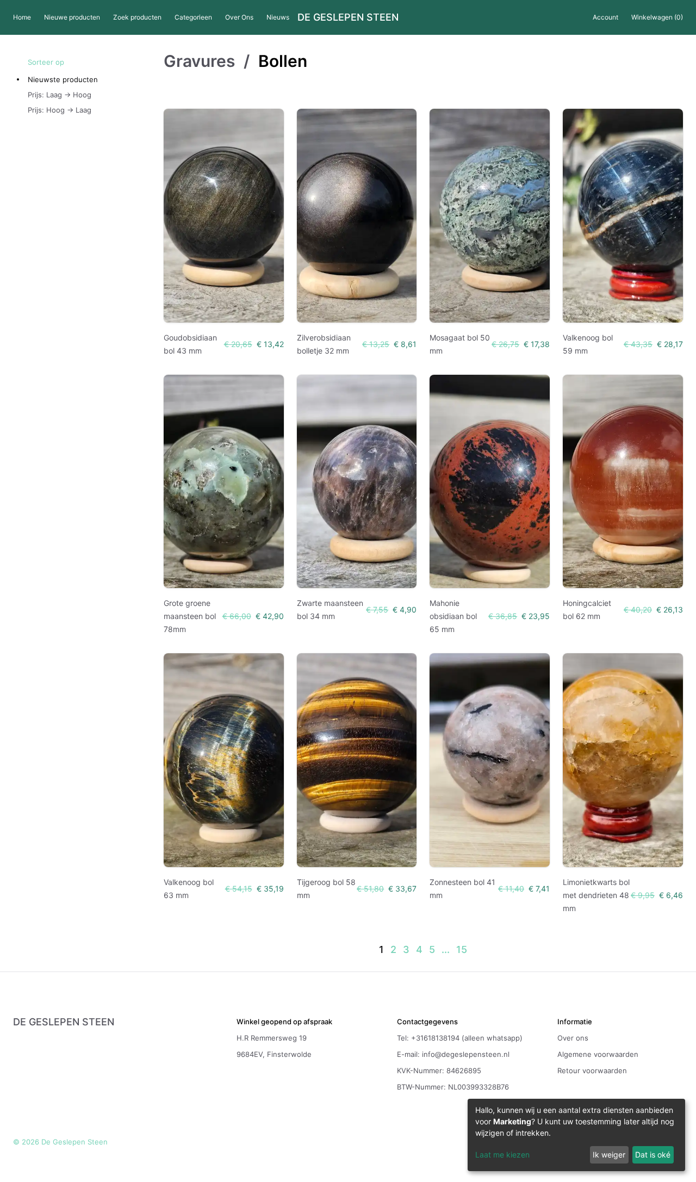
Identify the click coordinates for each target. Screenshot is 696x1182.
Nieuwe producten (72, 17)
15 (461, 949)
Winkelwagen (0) (657, 17)
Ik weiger (609, 1154)
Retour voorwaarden (592, 1070)
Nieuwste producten (63, 79)
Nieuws (277, 17)
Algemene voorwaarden (597, 1054)
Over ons (572, 1038)
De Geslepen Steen (348, 17)
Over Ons (239, 17)
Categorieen (193, 17)
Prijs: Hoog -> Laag (59, 110)
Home (22, 17)
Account (605, 17)
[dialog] (576, 1135)
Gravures (199, 61)
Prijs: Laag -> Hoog (59, 94)
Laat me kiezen (502, 1154)
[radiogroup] (96, 94)
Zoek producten (137, 17)
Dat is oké (652, 1154)
